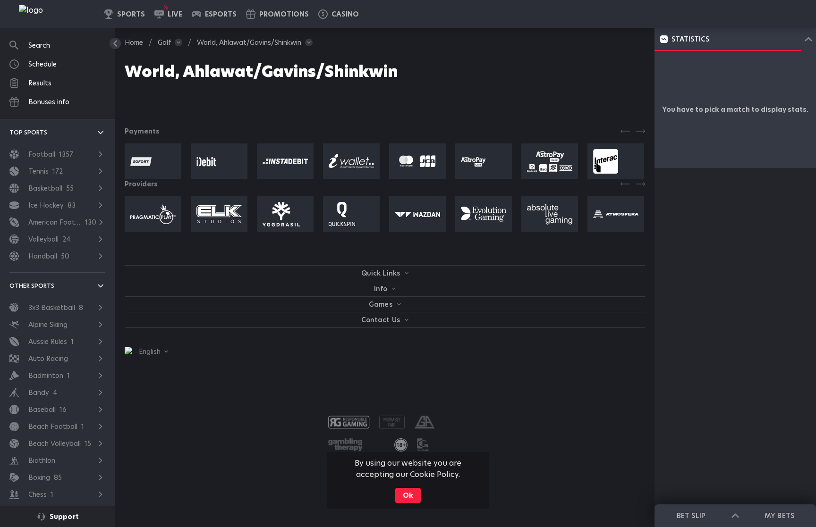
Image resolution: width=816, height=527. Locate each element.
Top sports (28, 132)
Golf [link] (164, 42)
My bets (779, 515)
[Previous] (625, 131)
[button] (338, 14)
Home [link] (134, 42)
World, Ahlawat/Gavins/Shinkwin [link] (249, 42)
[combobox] (146, 351)
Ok (408, 495)
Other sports (31, 286)
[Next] (640, 131)
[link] (52, 14)
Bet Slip (691, 515)
